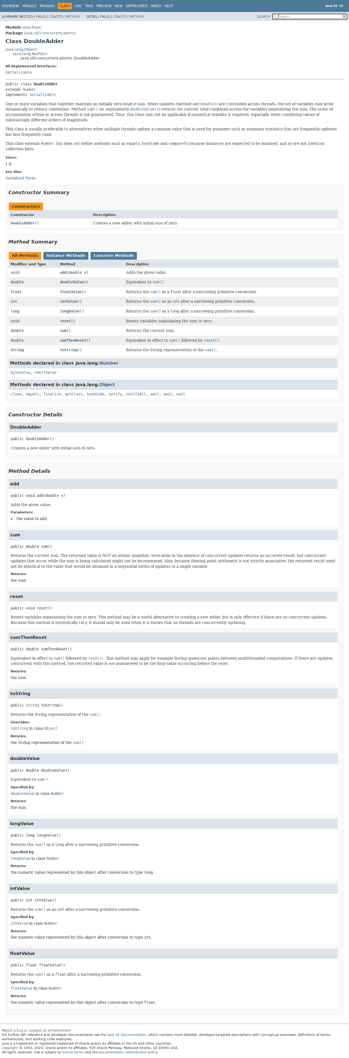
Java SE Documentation (126, 1035)
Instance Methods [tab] (66, 255)
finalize (52, 394)
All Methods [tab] (25, 255)
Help (168, 6)
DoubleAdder (23, 223)
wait (154, 394)
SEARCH (263, 17)
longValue (70, 311)
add (63, 272)
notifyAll (136, 394)
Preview (104, 6)
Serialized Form (20, 178)
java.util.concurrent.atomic (50, 33)
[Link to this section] (73, 192)
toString (68, 350)
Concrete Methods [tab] (114, 255)
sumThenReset (73, 340)
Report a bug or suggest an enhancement (36, 1030)
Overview (10, 6)
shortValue (45, 372)
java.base (32, 27)
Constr (55, 17)
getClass (74, 394)
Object (107, 384)
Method (72, 17)
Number (29, 89)
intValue (68, 301)
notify (115, 394)
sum (63, 330)
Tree (89, 6)
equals (32, 394)
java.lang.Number (30, 54)
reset (65, 321)
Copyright (10, 1048)
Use (78, 6)
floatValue (71, 292)
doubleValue (72, 282)
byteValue (20, 372)
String (17, 350)
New (119, 6)
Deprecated (137, 6)
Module (29, 6)
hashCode (95, 394)
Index (156, 6)
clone (16, 394)
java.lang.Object (21, 49)
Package (47, 6)
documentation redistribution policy (128, 1052)
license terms (73, 1052)
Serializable (18, 72)
